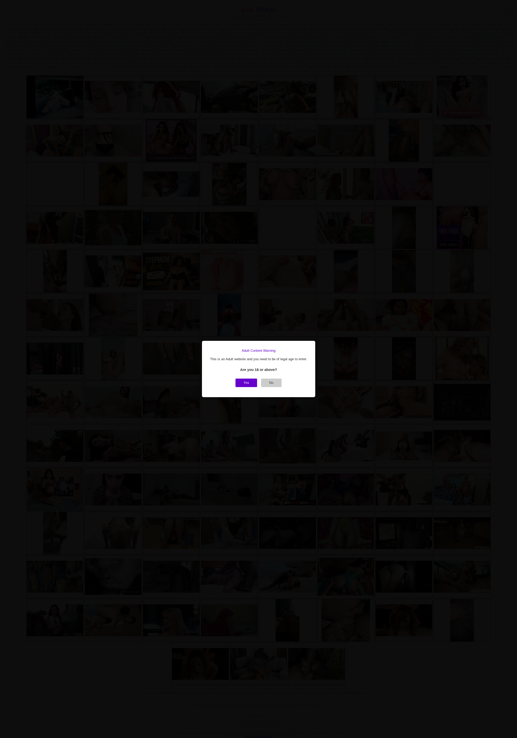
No (271, 382)
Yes (246, 382)
